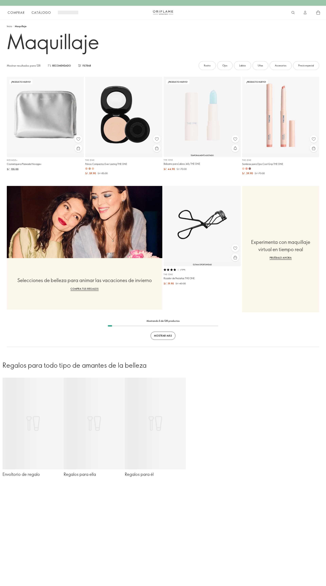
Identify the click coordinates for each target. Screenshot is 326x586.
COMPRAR (16, 13)
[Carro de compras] (318, 12)
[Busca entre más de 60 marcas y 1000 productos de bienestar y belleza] (293, 12)
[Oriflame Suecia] (163, 12)
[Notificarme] (235, 148)
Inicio (9, 26)
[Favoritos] (78, 139)
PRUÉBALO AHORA (281, 257)
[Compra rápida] (78, 148)
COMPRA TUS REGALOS (84, 288)
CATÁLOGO (41, 13)
